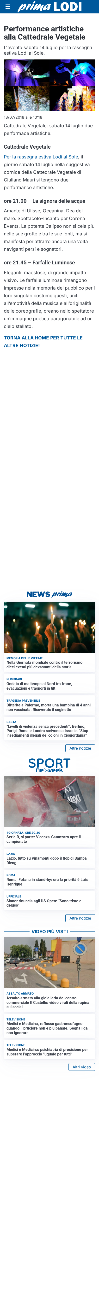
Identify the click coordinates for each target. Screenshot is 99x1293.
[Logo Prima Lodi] (50, 6)
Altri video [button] (82, 1067)
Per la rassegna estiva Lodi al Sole (41, 157)
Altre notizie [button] (80, 748)
